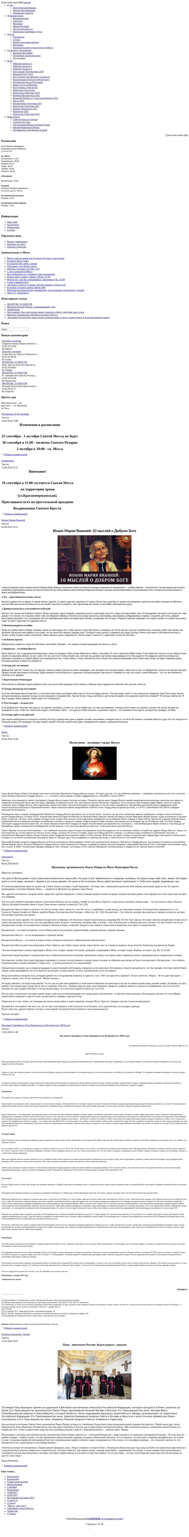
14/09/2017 (12, 1492)
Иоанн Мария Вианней (13, 520)
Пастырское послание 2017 (20, 1498)
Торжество (12, 1511)
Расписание (13, 1476)
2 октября (12, 1487)
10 (98, 1518)
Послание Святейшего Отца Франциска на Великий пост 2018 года (36, 1025)
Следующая (106, 1518)
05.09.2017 (12, 1495)
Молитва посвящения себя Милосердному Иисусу (32, 315)
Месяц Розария (14, 1484)
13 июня (11, 1513)
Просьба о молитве (11, 341)
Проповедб (7, 857)
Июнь (5, 732)
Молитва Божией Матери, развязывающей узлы (31, 307)
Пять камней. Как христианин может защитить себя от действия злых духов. (45, 312)
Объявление (8, 460)
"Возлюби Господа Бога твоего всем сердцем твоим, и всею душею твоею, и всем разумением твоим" (58, 317)
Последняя (117, 1518)
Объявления (13, 309)
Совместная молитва (17, 1482)
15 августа (12, 1500)
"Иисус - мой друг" (17, 1505)
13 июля (11, 1503)
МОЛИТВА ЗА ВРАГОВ (19, 304)
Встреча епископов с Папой (16, 1334)
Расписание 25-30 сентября (15, 414)
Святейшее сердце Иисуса (20, 1508)
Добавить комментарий (15, 454)
